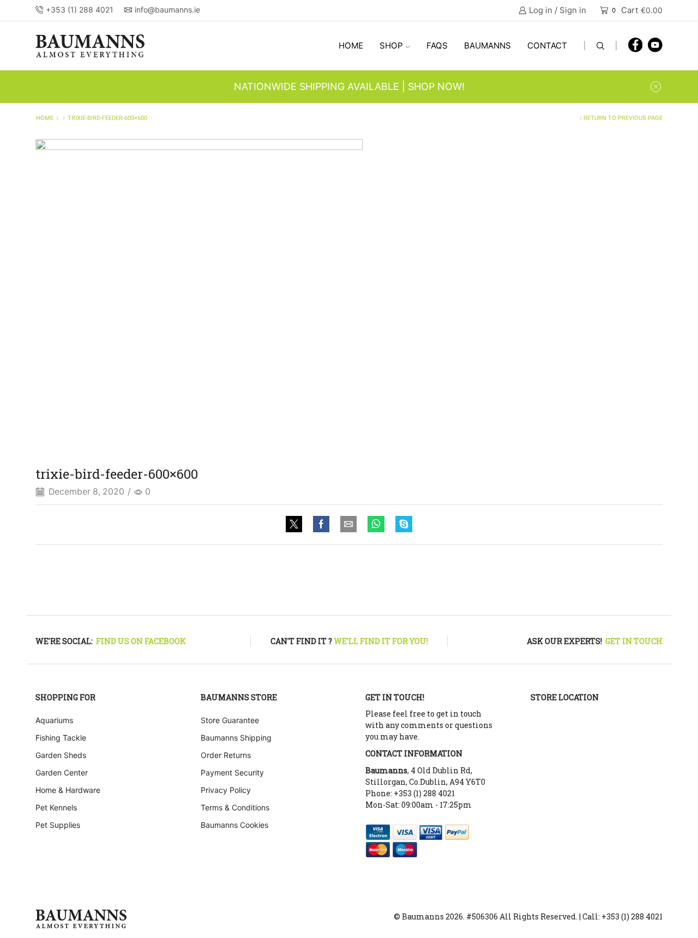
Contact (547, 45)
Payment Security (232, 772)
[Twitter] (297, 525)
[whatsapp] (376, 525)
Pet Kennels (56, 807)
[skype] (401, 525)
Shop (391, 45)
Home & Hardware (67, 790)
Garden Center (61, 772)
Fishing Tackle (60, 737)
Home (351, 45)
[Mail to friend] (348, 525)
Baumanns (487, 45)
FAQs (437, 45)
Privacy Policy (226, 790)
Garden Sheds (60, 755)
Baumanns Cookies (234, 824)
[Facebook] (635, 46)
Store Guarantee (230, 720)
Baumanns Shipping (236, 737)
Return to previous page (623, 118)
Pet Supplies (57, 824)
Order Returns (226, 755)
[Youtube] (655, 46)
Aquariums (54, 720)
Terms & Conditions (235, 807)
